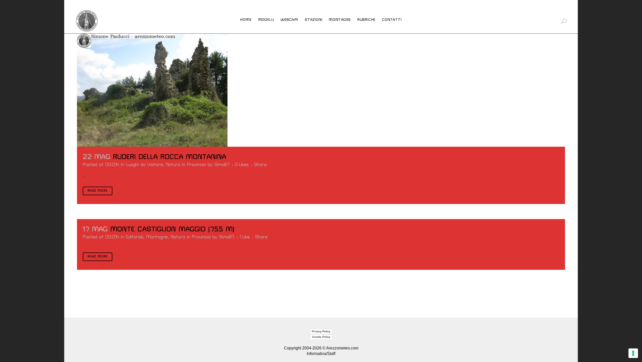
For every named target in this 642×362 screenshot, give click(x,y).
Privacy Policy (321, 331)
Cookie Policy (321, 337)
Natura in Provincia (186, 164)
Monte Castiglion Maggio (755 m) (172, 229)
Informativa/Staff (321, 353)
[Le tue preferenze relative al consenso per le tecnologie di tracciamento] (633, 353)
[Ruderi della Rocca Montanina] (152, 90)
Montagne (157, 237)
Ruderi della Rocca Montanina (169, 157)
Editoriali (134, 237)
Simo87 (221, 164)
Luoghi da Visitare (144, 164)
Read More (98, 190)
